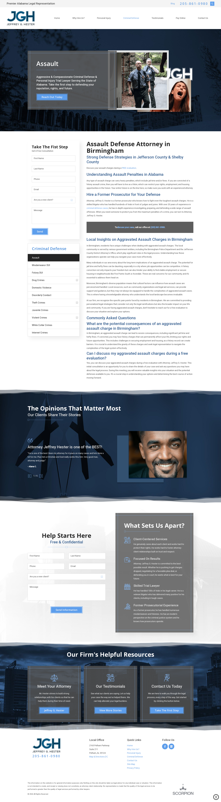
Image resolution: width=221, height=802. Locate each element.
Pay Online (180, 18)
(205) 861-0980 (158, 227)
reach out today (52, 97)
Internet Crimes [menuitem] (40, 332)
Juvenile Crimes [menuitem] (40, 310)
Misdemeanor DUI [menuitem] (41, 265)
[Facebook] (165, 746)
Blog (173, 3)
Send (40, 231)
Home (57, 18)
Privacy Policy (133, 768)
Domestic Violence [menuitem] (41, 287)
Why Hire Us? (78, 18)
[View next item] (41, 476)
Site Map (131, 764)
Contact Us (203, 18)
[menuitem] (57, 18)
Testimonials (157, 18)
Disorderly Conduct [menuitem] (41, 295)
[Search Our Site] (212, 4)
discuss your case (125, 227)
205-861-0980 (194, 4)
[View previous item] (30, 476)
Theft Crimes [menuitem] (38, 302)
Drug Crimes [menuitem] (38, 280)
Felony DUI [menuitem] (37, 272)
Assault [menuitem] (35, 257)
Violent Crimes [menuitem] (39, 317)
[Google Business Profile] (171, 746)
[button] (216, 797)
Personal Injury (104, 18)
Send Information (66, 609)
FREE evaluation (129, 168)
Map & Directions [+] (98, 756)
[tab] (77, 280)
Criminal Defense (131, 18)
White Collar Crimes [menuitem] (42, 325)
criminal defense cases (97, 208)
